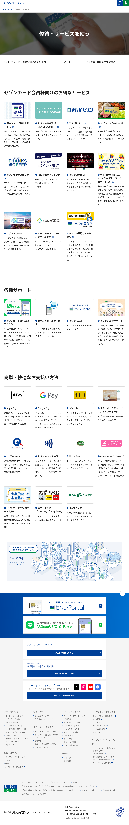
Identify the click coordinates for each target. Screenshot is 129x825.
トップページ (7, 9)
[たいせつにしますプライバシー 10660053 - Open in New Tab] (119, 817)
